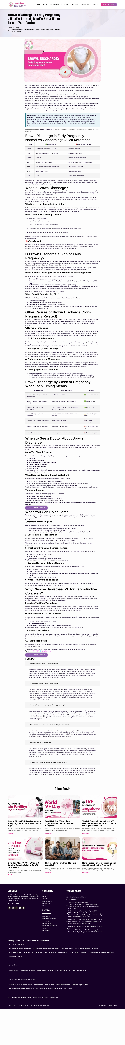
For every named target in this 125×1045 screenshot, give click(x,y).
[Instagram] (16, 907)
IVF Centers (46, 906)
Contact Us (95, 4)
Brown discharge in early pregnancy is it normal (49, 291)
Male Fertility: (12, 965)
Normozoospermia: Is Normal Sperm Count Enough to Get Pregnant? (99, 864)
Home (38, 4)
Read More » (11, 833)
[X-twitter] (13, 907)
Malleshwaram (54, 997)
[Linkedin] (20, 907)
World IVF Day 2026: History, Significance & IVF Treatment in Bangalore (59, 823)
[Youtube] (23, 907)
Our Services (54, 4)
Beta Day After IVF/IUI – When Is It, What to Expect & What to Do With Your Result (24, 865)
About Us (44, 4)
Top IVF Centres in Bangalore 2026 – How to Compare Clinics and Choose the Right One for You (99, 823)
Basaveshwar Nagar (34, 997)
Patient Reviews (47, 901)
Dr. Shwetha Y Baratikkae (79, 4)
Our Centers (64, 4)
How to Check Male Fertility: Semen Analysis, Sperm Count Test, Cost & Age (24, 823)
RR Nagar (45, 997)
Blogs (88, 4)
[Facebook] (9, 907)
